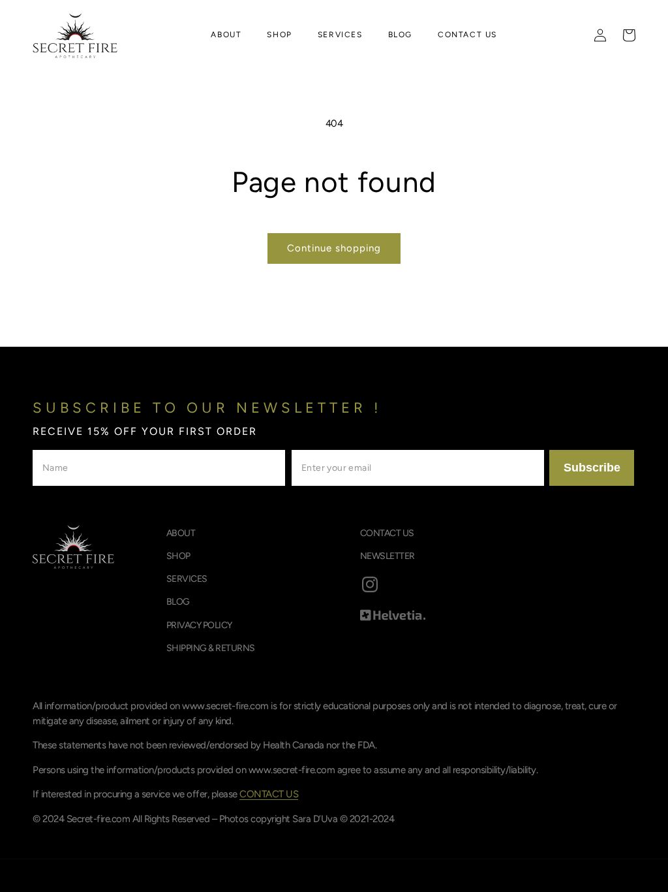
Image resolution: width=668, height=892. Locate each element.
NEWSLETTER (387, 556)
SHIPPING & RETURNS (210, 648)
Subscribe (592, 467)
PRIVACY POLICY (199, 625)
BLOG (178, 601)
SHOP (178, 556)
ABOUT (181, 533)
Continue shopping (334, 248)
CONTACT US (387, 533)
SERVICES (186, 578)
